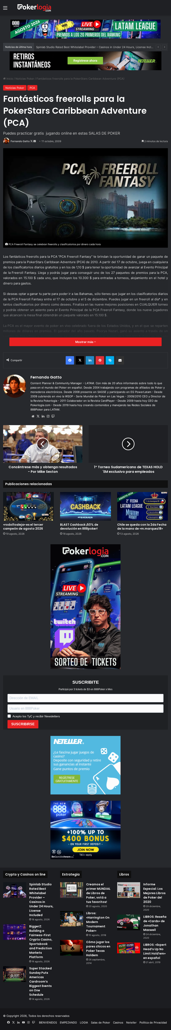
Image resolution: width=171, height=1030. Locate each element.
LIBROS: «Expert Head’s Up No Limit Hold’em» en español (154, 951)
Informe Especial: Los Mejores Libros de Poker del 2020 (154, 893)
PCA (32, 87)
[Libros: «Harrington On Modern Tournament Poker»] (71, 918)
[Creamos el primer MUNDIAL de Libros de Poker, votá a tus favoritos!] (71, 890)
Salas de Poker (100, 1022)
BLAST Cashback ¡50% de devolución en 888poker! (69, 47)
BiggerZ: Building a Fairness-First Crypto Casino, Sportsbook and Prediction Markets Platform (40, 941)
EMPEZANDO (68, 1022)
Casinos (118, 1022)
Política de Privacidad (153, 1022)
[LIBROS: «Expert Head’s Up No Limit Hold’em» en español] (128, 948)
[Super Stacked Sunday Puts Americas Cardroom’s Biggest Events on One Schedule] (14, 974)
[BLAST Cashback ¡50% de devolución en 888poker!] (85, 506)
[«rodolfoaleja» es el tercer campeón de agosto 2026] (28, 506)
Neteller (131, 1022)
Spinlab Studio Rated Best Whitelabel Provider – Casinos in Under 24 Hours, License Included (41, 899)
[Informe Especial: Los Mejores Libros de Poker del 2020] (128, 890)
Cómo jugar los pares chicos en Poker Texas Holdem (98, 948)
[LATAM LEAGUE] (85, 60)
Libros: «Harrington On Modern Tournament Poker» (97, 922)
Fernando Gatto (20, 141)
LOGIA (84, 1022)
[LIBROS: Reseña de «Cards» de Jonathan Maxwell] (128, 922)
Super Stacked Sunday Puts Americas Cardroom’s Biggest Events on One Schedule (40, 981)
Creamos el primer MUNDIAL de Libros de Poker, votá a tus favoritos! (98, 893)
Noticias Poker (24, 78)
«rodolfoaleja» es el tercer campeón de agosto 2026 (23, 527)
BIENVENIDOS (48, 1022)
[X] (37, 416)
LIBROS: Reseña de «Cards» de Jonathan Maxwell (154, 923)
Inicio (9, 78)
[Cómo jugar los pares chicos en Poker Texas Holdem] (71, 948)
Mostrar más (84, 342)
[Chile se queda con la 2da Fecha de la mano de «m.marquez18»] (142, 506)
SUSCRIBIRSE (23, 724)
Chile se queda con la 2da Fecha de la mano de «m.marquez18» (141, 527)
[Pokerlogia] (34, 8)
